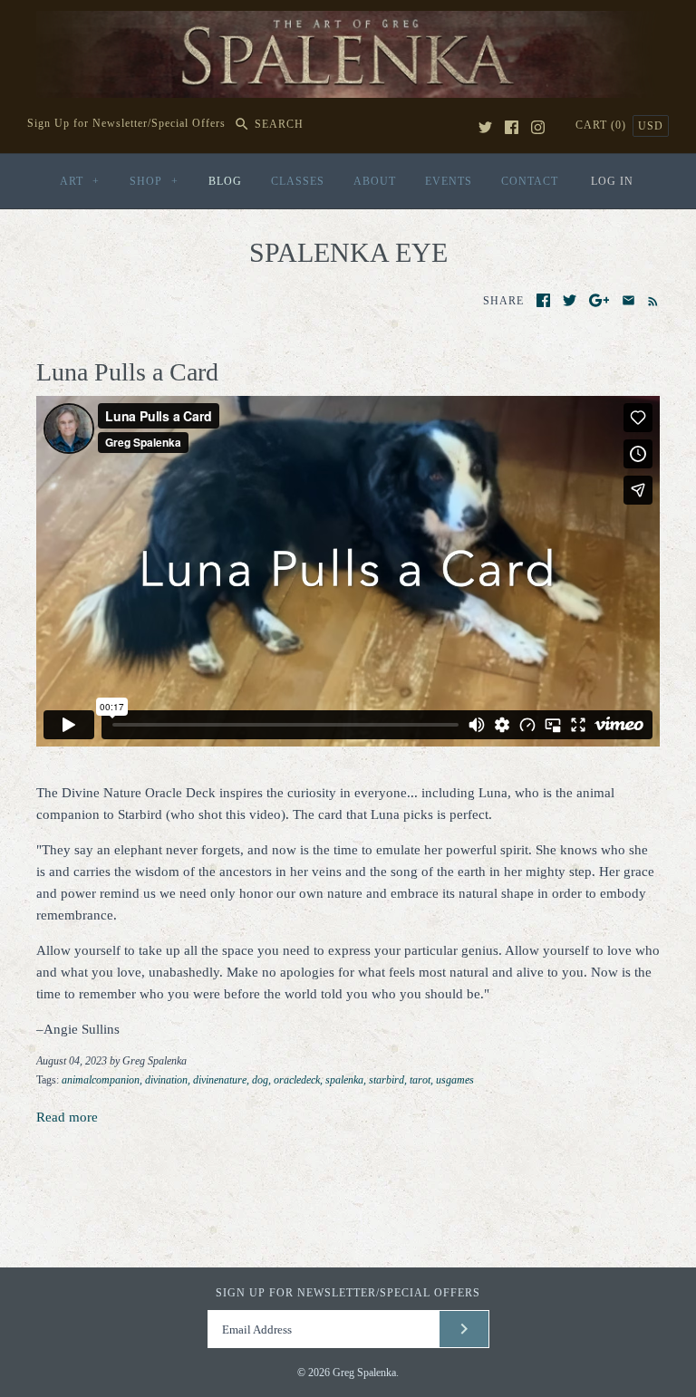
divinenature (219, 1080)
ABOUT (374, 181)
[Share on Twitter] (569, 300)
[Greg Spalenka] (348, 21)
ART (80, 181)
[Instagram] (538, 127)
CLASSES (297, 181)
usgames (455, 1080)
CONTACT (529, 181)
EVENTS (448, 181)
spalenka (344, 1080)
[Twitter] (485, 127)
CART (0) (602, 125)
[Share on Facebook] (543, 300)
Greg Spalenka (364, 1372)
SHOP (154, 181)
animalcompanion (101, 1080)
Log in (612, 181)
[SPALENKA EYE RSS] (649, 300)
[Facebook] (511, 127)
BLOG (225, 181)
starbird (386, 1080)
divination (166, 1080)
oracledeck (297, 1080)
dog (260, 1080)
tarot (420, 1080)
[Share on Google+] (599, 300)
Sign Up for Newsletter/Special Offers (126, 124)
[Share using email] (628, 300)
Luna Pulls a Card (127, 372)
